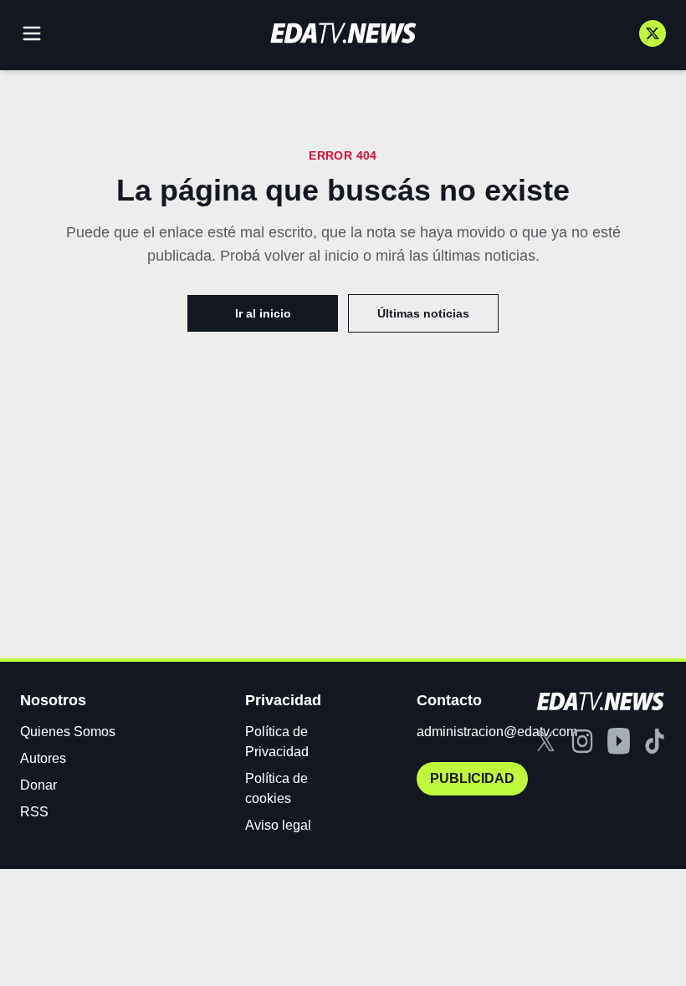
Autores (43, 758)
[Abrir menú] (31, 33)
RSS (34, 812)
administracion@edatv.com (497, 731)
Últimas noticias (423, 313)
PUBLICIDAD (472, 778)
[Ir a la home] (343, 33)
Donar (38, 785)
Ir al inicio (263, 313)
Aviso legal (278, 825)
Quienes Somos (67, 731)
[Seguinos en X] (652, 33)
